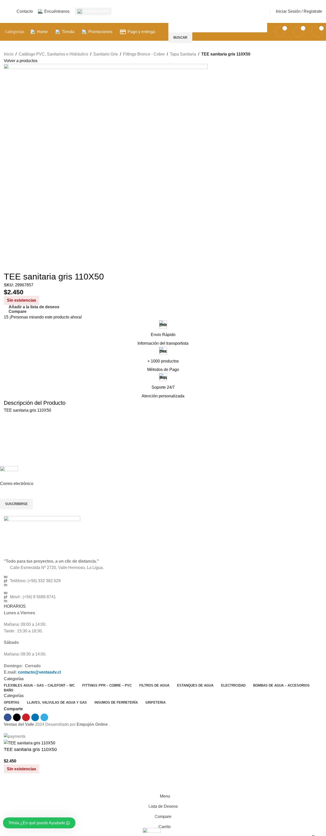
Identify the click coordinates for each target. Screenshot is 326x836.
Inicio (8, 54)
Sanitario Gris (105, 54)
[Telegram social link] (44, 717)
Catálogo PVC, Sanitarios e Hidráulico (53, 54)
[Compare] (10, 784)
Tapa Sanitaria (183, 54)
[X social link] (17, 717)
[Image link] (42, 537)
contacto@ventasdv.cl (39, 672)
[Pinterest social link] (26, 717)
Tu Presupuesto (96, 11)
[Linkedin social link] (35, 717)
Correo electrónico (16, 483)
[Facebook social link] (7, 717)
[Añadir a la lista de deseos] (24, 784)
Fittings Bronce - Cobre (144, 54)
